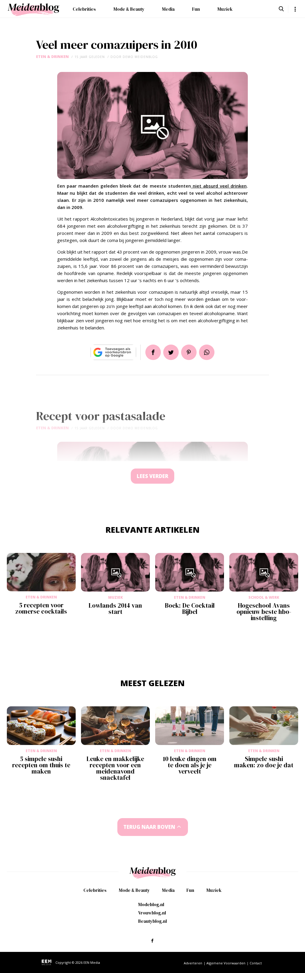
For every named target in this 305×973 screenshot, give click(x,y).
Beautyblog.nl (152, 921)
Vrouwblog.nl (152, 913)
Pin (189, 352)
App (206, 352)
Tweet (171, 352)
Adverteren (193, 963)
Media (168, 9)
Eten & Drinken (52, 56)
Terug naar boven (149, 826)
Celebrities (84, 9)
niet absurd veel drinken (219, 186)
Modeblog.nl (151, 904)
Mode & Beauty (128, 9)
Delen (153, 352)
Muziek (225, 9)
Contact (256, 963)
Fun (196, 9)
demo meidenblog (140, 57)
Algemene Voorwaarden (225, 963)
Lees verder (152, 476)
